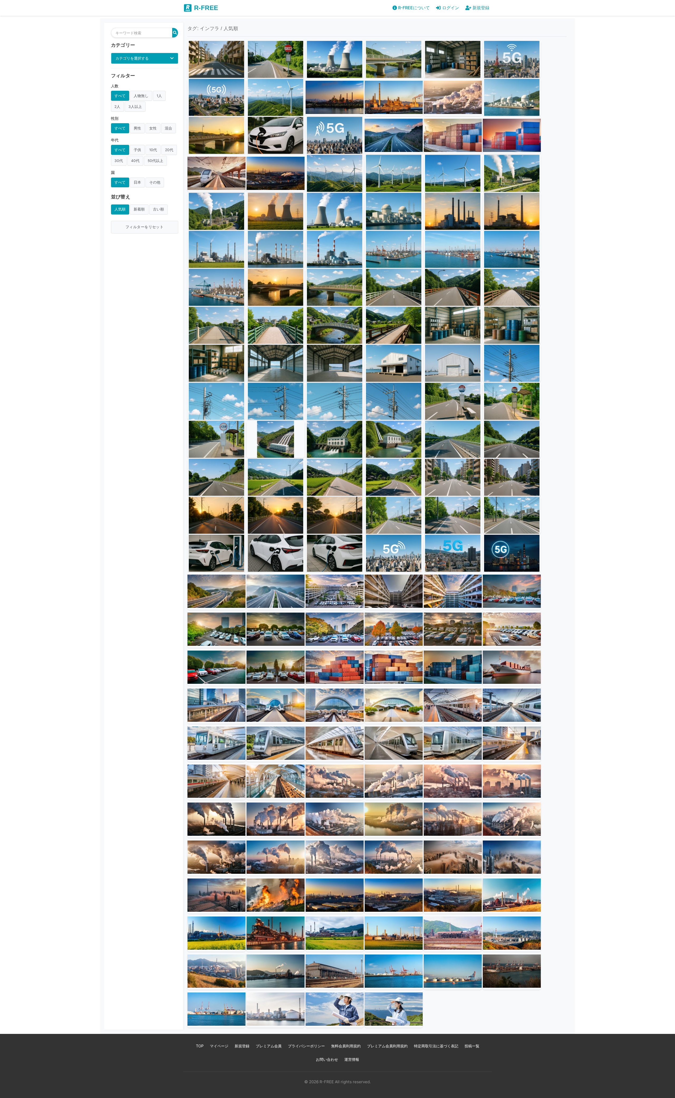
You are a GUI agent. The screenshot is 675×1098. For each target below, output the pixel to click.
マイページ (219, 1046)
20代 (169, 150)
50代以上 (155, 161)
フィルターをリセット (144, 227)
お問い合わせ (327, 1059)
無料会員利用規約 (346, 1046)
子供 (137, 150)
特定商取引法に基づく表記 (436, 1046)
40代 (135, 161)
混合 (168, 128)
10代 (153, 150)
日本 (137, 182)
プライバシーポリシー (306, 1046)
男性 (137, 128)
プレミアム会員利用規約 (387, 1046)
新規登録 (242, 1046)
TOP (200, 1046)
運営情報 (351, 1059)
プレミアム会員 (269, 1046)
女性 (153, 128)
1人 (159, 96)
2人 (117, 106)
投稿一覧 (472, 1046)
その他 (154, 182)
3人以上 (135, 106)
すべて (120, 96)
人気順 (120, 209)
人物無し (141, 96)
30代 (118, 161)
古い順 (158, 209)
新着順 (139, 209)
